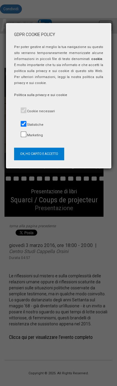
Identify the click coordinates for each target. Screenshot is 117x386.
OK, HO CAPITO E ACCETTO (39, 153)
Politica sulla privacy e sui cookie (40, 95)
